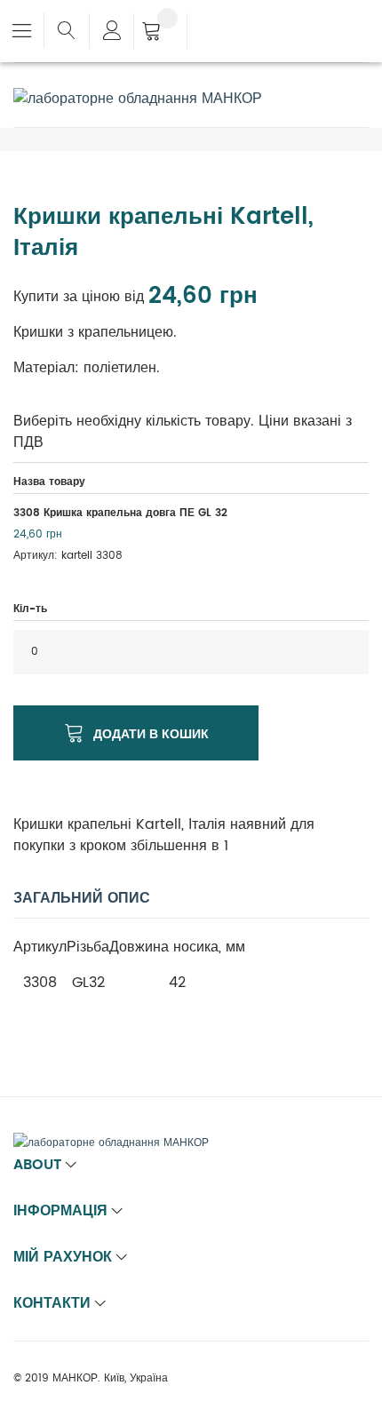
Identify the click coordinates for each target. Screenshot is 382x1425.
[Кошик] (160, 33)
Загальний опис (81, 898)
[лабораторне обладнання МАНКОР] (137, 98)
